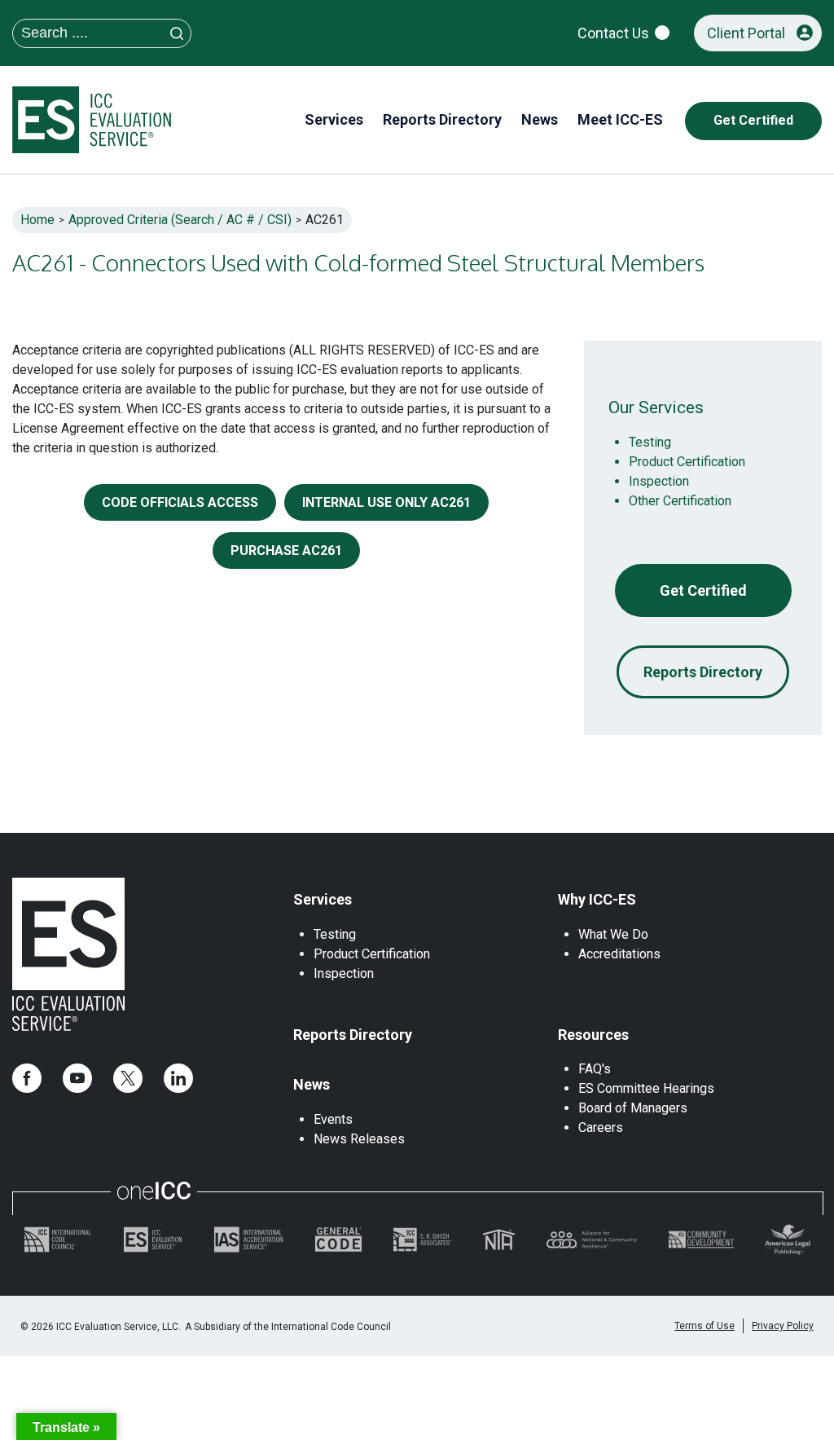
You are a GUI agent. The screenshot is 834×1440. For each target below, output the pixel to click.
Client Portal (746, 33)
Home (37, 219)
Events (333, 1119)
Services (322, 899)
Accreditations (619, 954)
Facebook (27, 1078)
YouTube (77, 1078)
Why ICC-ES (597, 899)
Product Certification (687, 461)
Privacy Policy (783, 1326)
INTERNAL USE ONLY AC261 (386, 502)
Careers (600, 1127)
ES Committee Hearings (646, 1088)
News (311, 1084)
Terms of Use (704, 1326)
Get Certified (703, 590)
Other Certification (680, 501)
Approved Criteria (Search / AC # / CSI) (180, 219)
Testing (650, 442)
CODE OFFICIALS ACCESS (180, 502)
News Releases (359, 1139)
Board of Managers (632, 1108)
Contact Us (613, 33)
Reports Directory (702, 671)
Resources (593, 1034)
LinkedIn (178, 1078)
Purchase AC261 (286, 550)
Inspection (659, 481)
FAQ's (594, 1069)
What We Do (613, 934)
